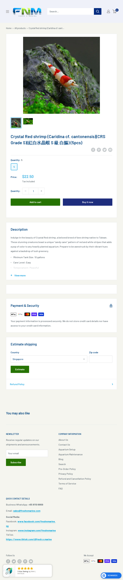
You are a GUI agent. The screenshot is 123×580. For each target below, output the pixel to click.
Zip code (93, 352)
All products (20, 28)
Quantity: (15, 190)
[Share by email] (110, 149)
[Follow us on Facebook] (8, 561)
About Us (63, 439)
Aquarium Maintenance (70, 454)
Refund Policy (17, 384)
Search (62, 464)
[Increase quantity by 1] (41, 191)
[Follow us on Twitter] (14, 561)
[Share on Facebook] (93, 149)
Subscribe (15, 462)
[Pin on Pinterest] (99, 149)
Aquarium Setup (66, 449)
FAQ (60, 488)
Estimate (20, 369)
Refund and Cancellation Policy (74, 478)
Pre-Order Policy (67, 468)
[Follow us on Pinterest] (25, 561)
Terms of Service (67, 483)
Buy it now (87, 202)
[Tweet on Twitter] (104, 149)
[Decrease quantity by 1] (25, 191)
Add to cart (35, 202)
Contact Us (64, 444)
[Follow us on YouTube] (31, 561)
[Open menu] (7, 11)
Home (9, 28)
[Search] (97, 11)
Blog (60, 459)
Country (15, 352)
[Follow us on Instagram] (19, 561)
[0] (114, 11)
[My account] (108, 11)
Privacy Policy (65, 473)
